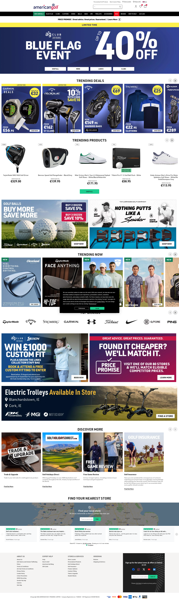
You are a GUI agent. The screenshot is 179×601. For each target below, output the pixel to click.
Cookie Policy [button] (101, 301)
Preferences (82, 308)
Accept (97, 308)
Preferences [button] (92, 304)
